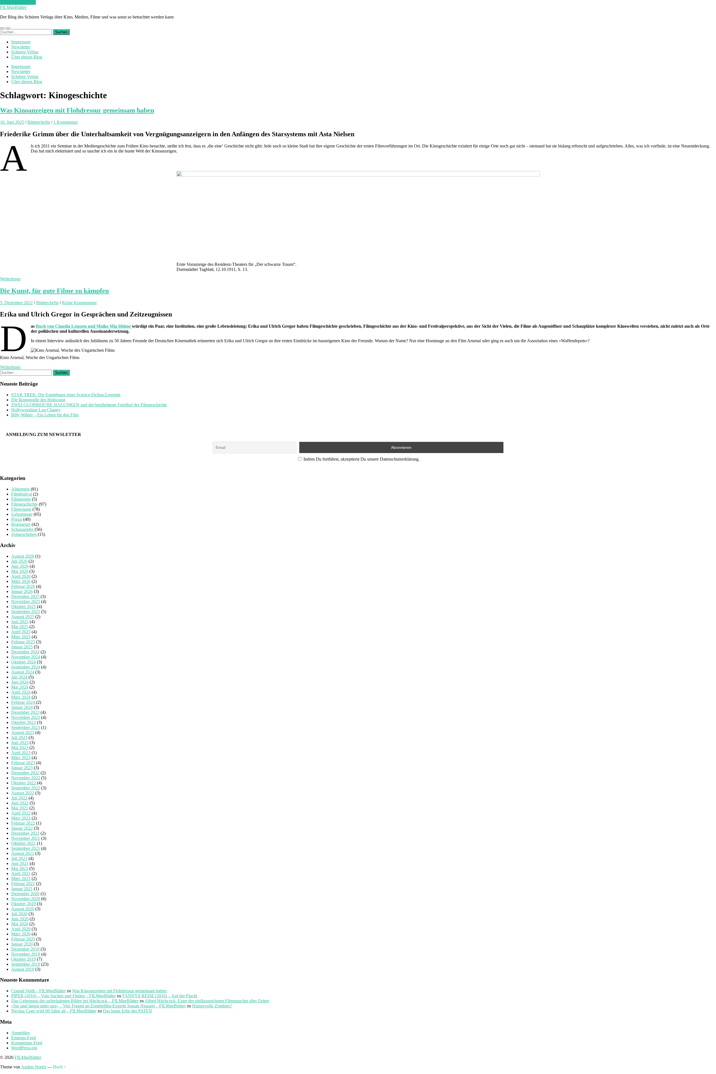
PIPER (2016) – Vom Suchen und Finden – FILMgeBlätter (63, 995)
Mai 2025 (19, 626)
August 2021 (22, 853)
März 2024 (20, 697)
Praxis (16, 519)
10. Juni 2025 (12, 122)
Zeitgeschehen (24, 534)
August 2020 (22, 908)
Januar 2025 (22, 646)
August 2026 (22, 556)
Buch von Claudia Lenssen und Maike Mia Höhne (84, 326)
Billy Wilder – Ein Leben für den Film (45, 414)
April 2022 (20, 813)
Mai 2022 (19, 808)
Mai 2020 (19, 923)
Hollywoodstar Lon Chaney (36, 409)
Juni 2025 (20, 621)
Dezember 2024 (25, 651)
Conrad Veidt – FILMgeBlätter (38, 990)
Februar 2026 (23, 586)
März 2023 (20, 757)
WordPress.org (24, 1047)
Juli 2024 (19, 677)
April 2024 (20, 692)
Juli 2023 (19, 737)
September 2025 (25, 611)
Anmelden (20, 1032)
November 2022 (25, 777)
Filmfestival (21, 494)
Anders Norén (33, 1066)
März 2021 (20, 878)
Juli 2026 (19, 561)
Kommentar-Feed (26, 1042)
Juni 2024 (20, 682)
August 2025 (22, 616)
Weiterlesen (10, 278)
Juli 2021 (19, 858)
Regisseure (20, 524)
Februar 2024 (23, 702)
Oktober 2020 (23, 903)
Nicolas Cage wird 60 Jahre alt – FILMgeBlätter (53, 1011)
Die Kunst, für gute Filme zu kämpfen (54, 290)
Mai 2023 (19, 747)
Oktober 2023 (23, 722)
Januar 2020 (22, 944)
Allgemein (20, 489)
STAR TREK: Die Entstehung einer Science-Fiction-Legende (66, 394)
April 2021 (20, 873)
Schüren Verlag (24, 52)
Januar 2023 (22, 767)
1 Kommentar (65, 122)
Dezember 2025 (25, 596)
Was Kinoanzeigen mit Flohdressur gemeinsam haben (77, 110)
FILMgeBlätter (13, 7)
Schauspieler (22, 529)
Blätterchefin (38, 122)
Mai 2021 (19, 868)
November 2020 (25, 898)
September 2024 (25, 667)
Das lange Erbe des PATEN (127, 1011)
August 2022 (22, 793)
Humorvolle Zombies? (212, 1005)
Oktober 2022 (23, 782)
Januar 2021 (22, 888)
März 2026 (20, 581)
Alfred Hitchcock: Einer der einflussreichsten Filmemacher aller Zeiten (207, 1000)
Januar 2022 (22, 828)
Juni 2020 (20, 918)
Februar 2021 (23, 883)
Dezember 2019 (25, 949)
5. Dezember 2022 (16, 302)
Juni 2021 (20, 863)
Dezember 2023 (25, 712)
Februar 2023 (23, 762)
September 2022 (25, 787)
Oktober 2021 (23, 843)
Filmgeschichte (24, 504)
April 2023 (20, 752)
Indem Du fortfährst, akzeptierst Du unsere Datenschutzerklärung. (361, 459)
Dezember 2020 (25, 893)
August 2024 (22, 672)
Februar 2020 (23, 939)
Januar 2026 (22, 591)
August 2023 (22, 732)
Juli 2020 (19, 913)
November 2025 (25, 601)
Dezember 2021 (25, 833)
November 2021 (25, 838)
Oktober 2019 (23, 959)
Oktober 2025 (23, 606)
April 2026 (20, 576)
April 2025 (20, 631)
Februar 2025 (23, 641)
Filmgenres (21, 499)
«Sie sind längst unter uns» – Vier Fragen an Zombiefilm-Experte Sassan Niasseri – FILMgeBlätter (98, 1005)
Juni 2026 (20, 566)
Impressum (20, 41)
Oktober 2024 (23, 662)
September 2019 (25, 964)
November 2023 (25, 717)
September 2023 (25, 727)
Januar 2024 (22, 707)
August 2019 (22, 969)
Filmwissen (21, 509)
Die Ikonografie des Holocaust (38, 399)
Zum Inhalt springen (18, 2)
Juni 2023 (20, 742)
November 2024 (25, 657)
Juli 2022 (19, 798)
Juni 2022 (20, 803)
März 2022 (20, 818)
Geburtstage (21, 514)
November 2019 (25, 954)
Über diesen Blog (26, 57)
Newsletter (20, 46)
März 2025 (20, 636)
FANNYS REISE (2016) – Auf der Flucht (159, 995)
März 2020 (20, 934)
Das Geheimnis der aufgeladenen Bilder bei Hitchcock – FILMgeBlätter (74, 1000)
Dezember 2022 (25, 772)
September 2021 (25, 848)
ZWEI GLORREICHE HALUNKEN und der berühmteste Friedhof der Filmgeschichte (89, 404)
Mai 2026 (19, 571)
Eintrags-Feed (23, 1037)
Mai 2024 (19, 687)
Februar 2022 (23, 823)
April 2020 (20, 929)
